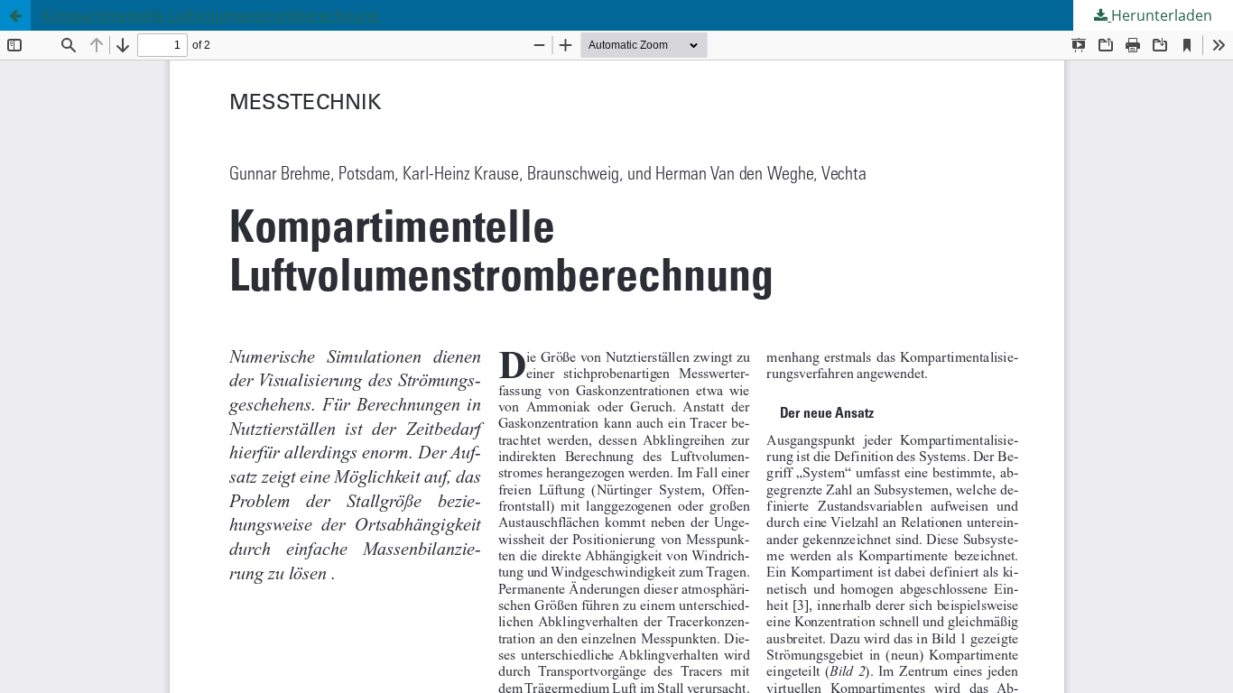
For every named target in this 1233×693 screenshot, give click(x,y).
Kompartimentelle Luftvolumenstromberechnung (210, 15)
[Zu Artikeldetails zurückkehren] (15, 15)
